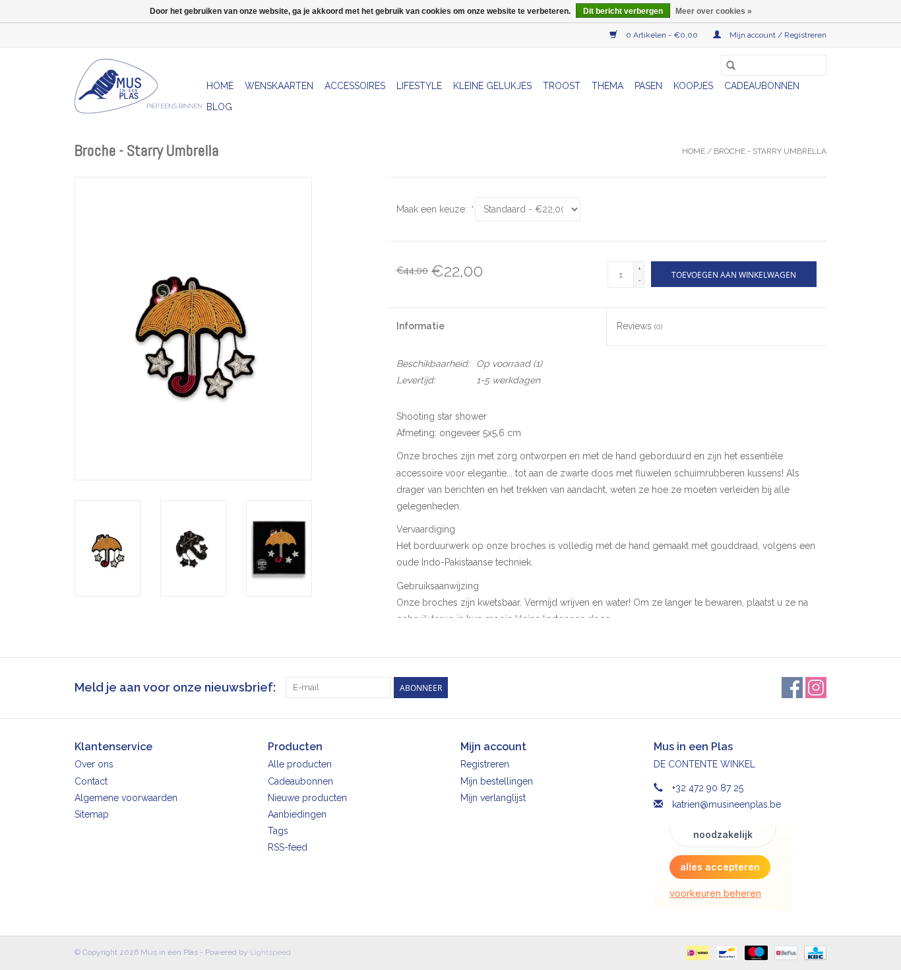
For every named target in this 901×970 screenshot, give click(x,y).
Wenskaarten (279, 86)
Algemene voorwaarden (126, 797)
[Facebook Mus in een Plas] (792, 687)
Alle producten (300, 764)
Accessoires (355, 86)
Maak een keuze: (434, 209)
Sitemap (92, 814)
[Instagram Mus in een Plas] (815, 687)
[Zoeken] (731, 65)
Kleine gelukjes (492, 86)
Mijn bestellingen (496, 781)
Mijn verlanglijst (493, 797)
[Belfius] (784, 952)
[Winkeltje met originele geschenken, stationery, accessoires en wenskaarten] (138, 86)
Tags (278, 830)
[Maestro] (755, 952)
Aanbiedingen (297, 814)
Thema (607, 86)
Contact (91, 781)
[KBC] (812, 952)
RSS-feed (287, 847)
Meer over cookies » (713, 11)
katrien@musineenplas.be (726, 804)
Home (219, 86)
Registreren (484, 764)
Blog (219, 107)
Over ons (94, 764)
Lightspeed (270, 952)
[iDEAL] (695, 952)
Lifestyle (419, 86)
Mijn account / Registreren (777, 35)
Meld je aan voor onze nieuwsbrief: (175, 687)
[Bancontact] (725, 952)
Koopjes (693, 86)
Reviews (639, 326)
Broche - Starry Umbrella (770, 151)
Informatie (420, 326)
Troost (561, 86)
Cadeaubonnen (761, 86)
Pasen (648, 86)
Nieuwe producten (307, 797)
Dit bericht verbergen (623, 11)
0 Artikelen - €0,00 (662, 35)
